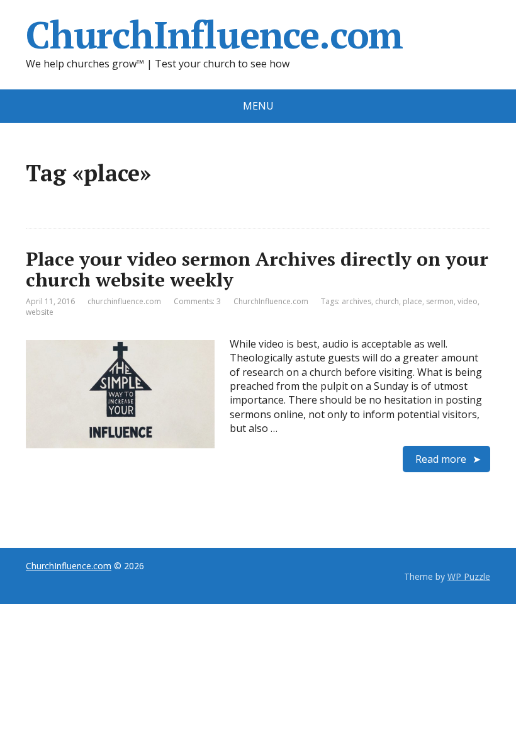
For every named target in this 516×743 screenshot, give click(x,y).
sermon (440, 301)
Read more (440, 459)
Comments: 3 (197, 301)
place (412, 301)
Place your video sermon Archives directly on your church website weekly (257, 269)
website (39, 312)
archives (356, 301)
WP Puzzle (468, 576)
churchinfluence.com (124, 301)
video (467, 301)
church (387, 301)
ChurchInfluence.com (214, 34)
